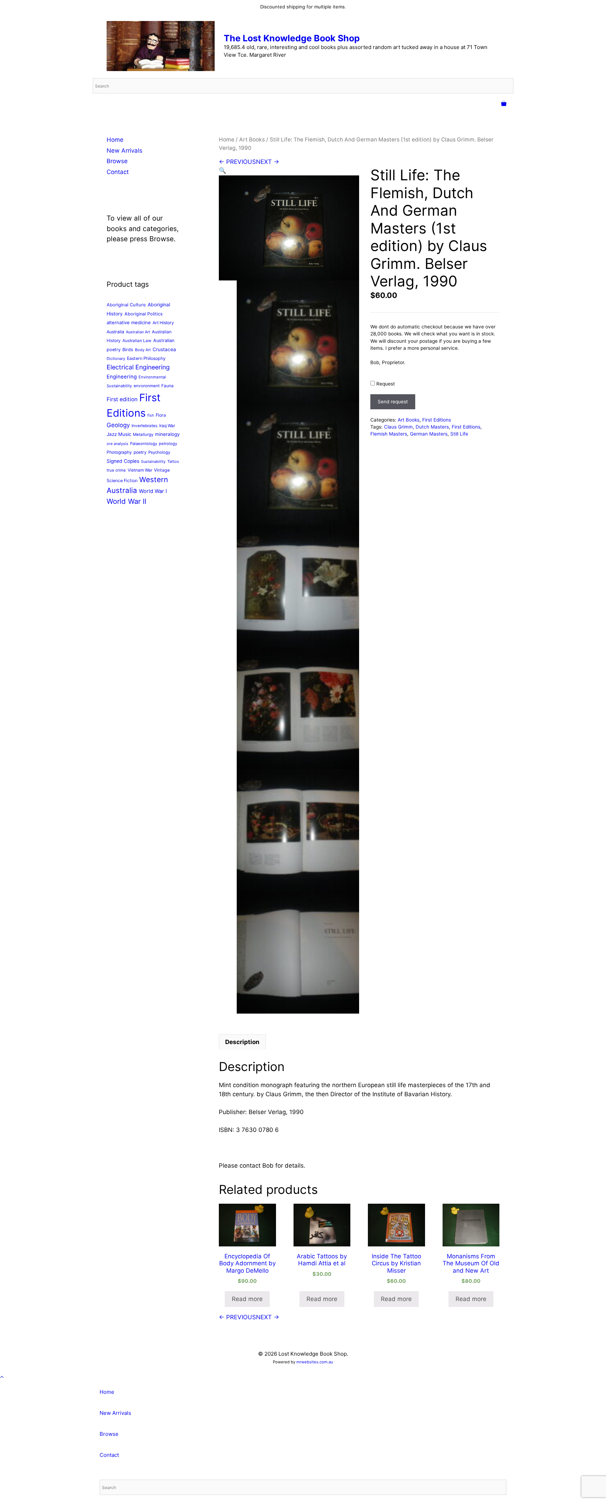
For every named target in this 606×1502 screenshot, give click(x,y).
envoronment (147, 385)
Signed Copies (123, 461)
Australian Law (137, 340)
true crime (116, 470)
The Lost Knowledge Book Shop (292, 38)
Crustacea (164, 349)
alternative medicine (129, 322)
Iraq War (167, 425)
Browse (117, 161)
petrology (168, 443)
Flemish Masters (388, 434)
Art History (163, 322)
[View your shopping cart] (503, 103)
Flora (161, 415)
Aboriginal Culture (126, 304)
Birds (127, 349)
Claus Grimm (398, 427)
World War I (153, 491)
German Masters (428, 434)
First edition (122, 399)
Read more (247, 1298)
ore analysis (117, 443)
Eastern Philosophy (146, 358)
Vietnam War (140, 470)
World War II (126, 501)
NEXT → (267, 161)
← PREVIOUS (237, 161)
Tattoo (173, 461)
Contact (118, 171)
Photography (119, 452)
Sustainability (153, 461)
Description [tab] (242, 1041)
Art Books (252, 139)
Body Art (143, 349)
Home (226, 139)
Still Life (459, 434)
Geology (118, 425)
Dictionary (116, 358)
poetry (140, 452)
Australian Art (138, 331)
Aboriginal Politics (143, 314)
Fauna (167, 385)
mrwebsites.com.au (314, 1362)
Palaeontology (143, 443)
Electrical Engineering (138, 367)
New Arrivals (124, 150)
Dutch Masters (432, 427)
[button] (222, 170)
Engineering (122, 377)
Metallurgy (143, 434)
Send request (393, 401)
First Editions (436, 420)
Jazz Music (119, 434)
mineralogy (167, 434)
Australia (115, 331)
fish (150, 415)
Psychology (159, 452)
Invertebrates (144, 425)
